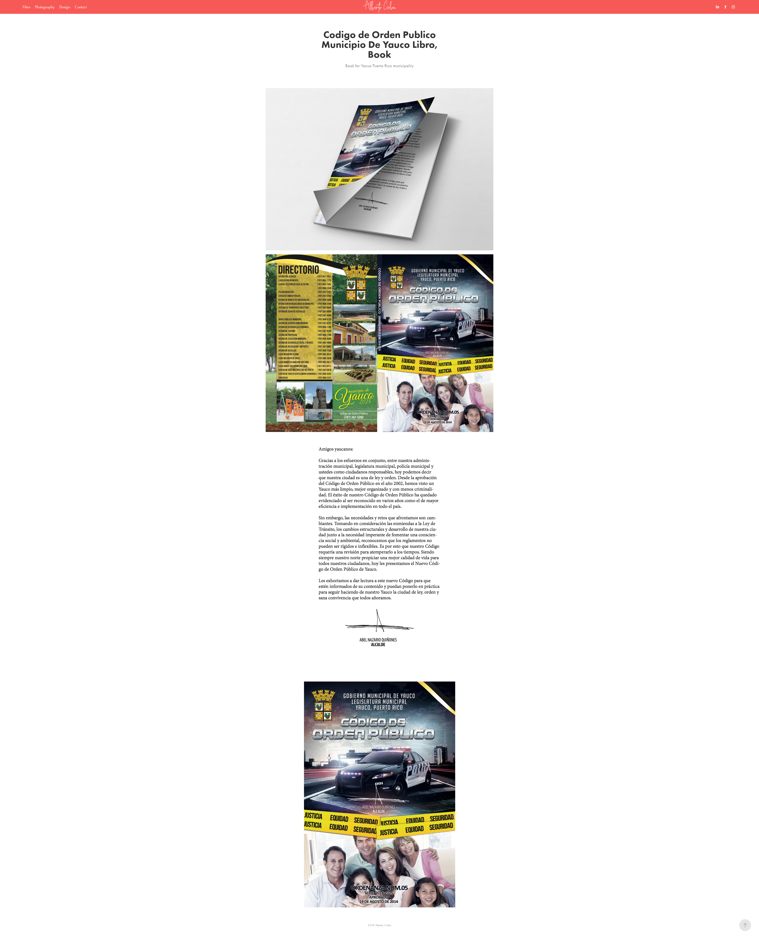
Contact (81, 7)
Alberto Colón (383, 925)
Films (26, 7)
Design (64, 7)
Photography (45, 7)
